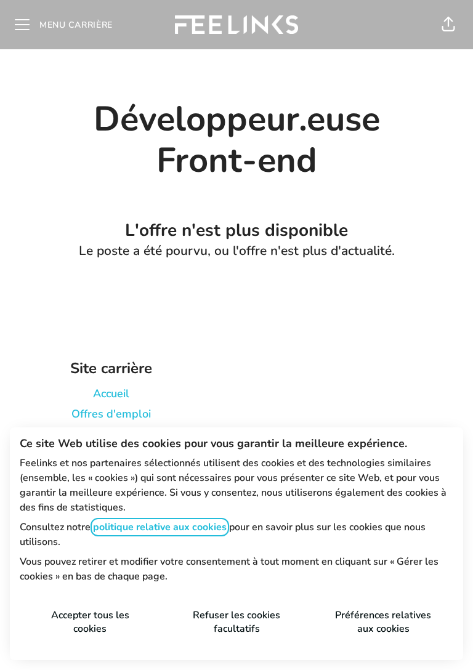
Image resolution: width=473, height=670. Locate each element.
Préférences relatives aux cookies (383, 622)
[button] (448, 24)
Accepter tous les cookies (90, 622)
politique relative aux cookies (160, 527)
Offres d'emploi (111, 413)
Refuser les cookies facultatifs (236, 622)
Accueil (111, 393)
